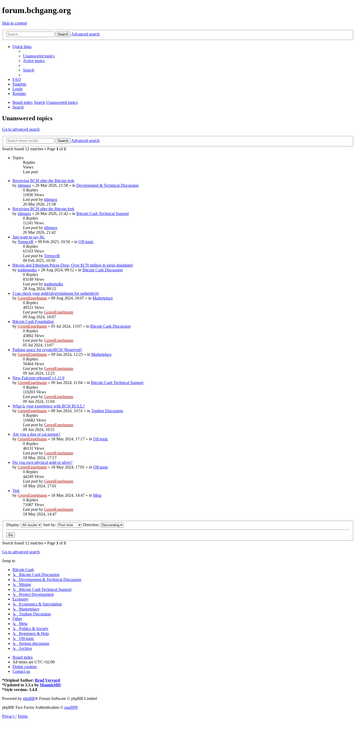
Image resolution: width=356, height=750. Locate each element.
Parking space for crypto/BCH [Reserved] (47, 349)
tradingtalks (27, 270)
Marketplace (103, 298)
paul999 (71, 707)
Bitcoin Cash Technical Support (102, 213)
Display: (13, 525)
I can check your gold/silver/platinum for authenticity (56, 293)
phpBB (29, 698)
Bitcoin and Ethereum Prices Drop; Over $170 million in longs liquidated (73, 265)
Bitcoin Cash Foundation (33, 321)
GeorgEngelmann (32, 298)
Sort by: (50, 525)
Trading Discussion (107, 411)
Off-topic (86, 241)
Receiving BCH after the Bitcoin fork (43, 180)
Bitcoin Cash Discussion (102, 270)
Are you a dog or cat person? (36, 434)
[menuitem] (38, 56)
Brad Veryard (47, 680)
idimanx (24, 185)
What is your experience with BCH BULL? (49, 406)
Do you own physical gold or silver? (42, 462)
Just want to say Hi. (29, 237)
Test (16, 490)
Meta (97, 495)
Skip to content (14, 23)
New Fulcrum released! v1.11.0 (38, 378)
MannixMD (50, 685)
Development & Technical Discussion (107, 185)
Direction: (91, 525)
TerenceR (26, 241)
